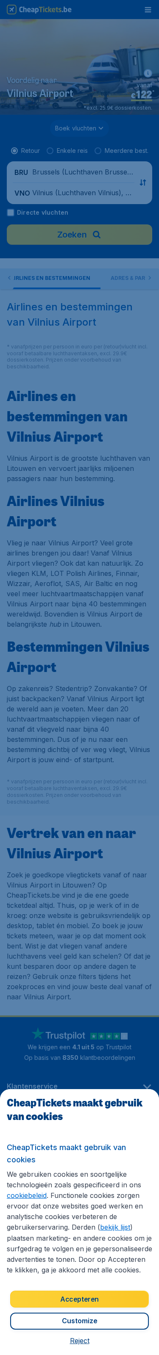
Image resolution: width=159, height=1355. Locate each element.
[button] (79, 1340)
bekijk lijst (115, 1227)
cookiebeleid (27, 1195)
